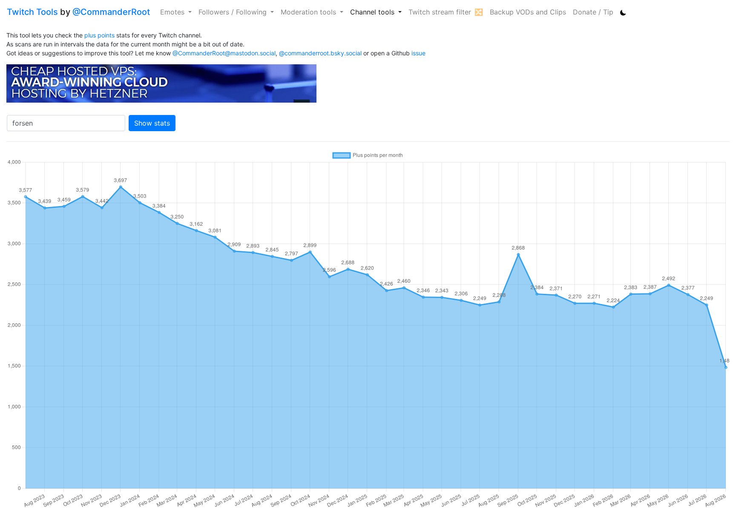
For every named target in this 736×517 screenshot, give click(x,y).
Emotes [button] (173, 12)
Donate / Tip (593, 12)
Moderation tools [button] (309, 12)
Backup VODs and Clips (528, 12)
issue (418, 53)
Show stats (152, 123)
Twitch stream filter (439, 12)
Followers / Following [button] (233, 12)
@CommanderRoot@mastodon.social (224, 53)
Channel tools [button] (373, 12)
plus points (99, 35)
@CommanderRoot (111, 12)
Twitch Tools (32, 12)
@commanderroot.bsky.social (320, 53)
